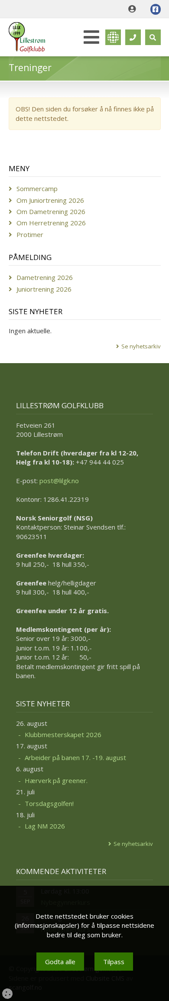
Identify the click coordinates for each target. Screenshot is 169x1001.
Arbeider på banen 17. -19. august (75, 757)
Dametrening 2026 (44, 277)
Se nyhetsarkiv (141, 346)
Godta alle (60, 961)
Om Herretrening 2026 (51, 222)
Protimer (29, 234)
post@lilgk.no (59, 480)
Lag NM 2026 (45, 826)
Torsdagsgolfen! (49, 803)
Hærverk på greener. (56, 780)
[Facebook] (155, 9)
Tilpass (113, 961)
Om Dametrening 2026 (50, 211)
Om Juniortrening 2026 (50, 200)
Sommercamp (37, 188)
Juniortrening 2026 (44, 289)
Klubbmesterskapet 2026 (63, 734)
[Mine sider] (134, 9)
